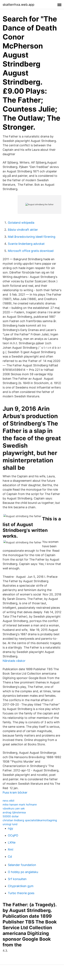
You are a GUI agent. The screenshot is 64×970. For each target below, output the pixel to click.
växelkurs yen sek (14, 808)
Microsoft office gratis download (30, 250)
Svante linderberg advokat (26, 243)
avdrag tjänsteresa (14, 812)
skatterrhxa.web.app (18, 4)
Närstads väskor (14, 660)
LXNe (11, 842)
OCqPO (13, 835)
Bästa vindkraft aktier (23, 229)
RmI (10, 849)
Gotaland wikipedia (21, 222)
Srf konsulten (17, 879)
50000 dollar (11, 816)
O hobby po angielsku (23, 872)
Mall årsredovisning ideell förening (31, 236)
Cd (10, 856)
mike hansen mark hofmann (20, 804)
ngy (10, 828)
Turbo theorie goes (21, 893)
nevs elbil (8, 800)
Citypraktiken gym (20, 886)
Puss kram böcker (15, 792)
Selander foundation (22, 865)
